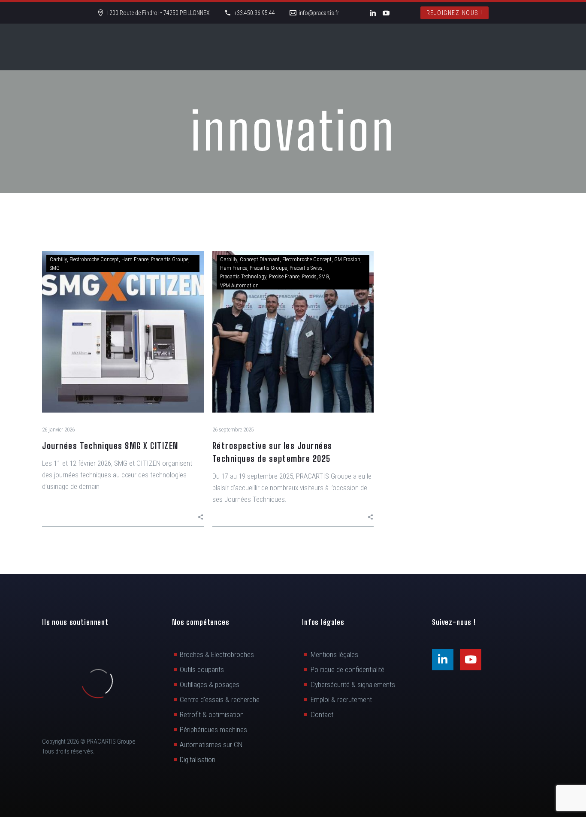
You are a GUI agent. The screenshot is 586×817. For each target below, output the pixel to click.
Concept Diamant (260, 259)
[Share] (200, 517)
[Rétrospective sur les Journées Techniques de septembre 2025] (293, 332)
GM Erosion (347, 259)
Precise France (284, 276)
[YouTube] (386, 12)
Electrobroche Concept (94, 259)
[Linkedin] (442, 659)
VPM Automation (239, 285)
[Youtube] (470, 659)
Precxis (309, 276)
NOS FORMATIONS (450, 47)
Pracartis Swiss (306, 268)
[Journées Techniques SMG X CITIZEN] (123, 332)
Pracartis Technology (243, 276)
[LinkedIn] (373, 12)
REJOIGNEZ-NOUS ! (454, 12)
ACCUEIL (80, 47)
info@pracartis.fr (319, 12)
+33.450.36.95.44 (254, 12)
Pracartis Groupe (169, 259)
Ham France (134, 259)
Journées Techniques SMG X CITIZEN (110, 445)
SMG (55, 268)
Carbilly (58, 259)
